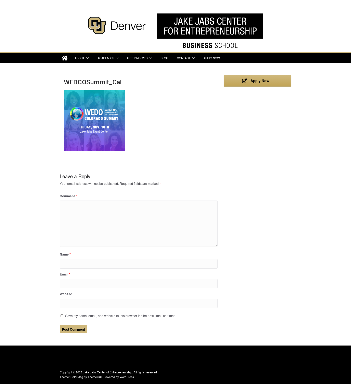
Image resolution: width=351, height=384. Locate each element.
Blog (164, 58)
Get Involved (137, 58)
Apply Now (212, 58)
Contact (184, 58)
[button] (86, 58)
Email (65, 274)
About (79, 58)
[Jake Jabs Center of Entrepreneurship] (175, 12)
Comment (68, 196)
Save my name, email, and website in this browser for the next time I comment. (121, 315)
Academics (106, 58)
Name (65, 254)
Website (66, 294)
